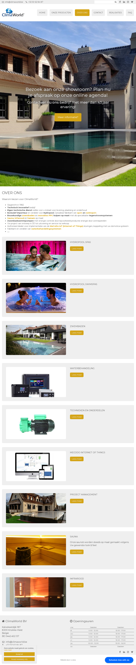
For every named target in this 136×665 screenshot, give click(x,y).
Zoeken (116, 2)
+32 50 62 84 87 (35, 2)
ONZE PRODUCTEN (61, 12)
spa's (79, 213)
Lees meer (77, 248)
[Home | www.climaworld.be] (17, 12)
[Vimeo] (132, 2)
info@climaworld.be (14, 2)
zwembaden (28, 215)
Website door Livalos (68, 660)
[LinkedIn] (124, 2)
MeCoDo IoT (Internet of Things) (66, 226)
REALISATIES (115, 12)
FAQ (130, 12)
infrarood (19, 218)
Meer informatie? (68, 117)
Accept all (19, 654)
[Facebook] (120, 2)
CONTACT (98, 12)
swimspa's (91, 213)
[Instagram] (128, 2)
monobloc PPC (45, 215)
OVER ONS (82, 12)
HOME (42, 12)
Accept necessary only (19, 659)
